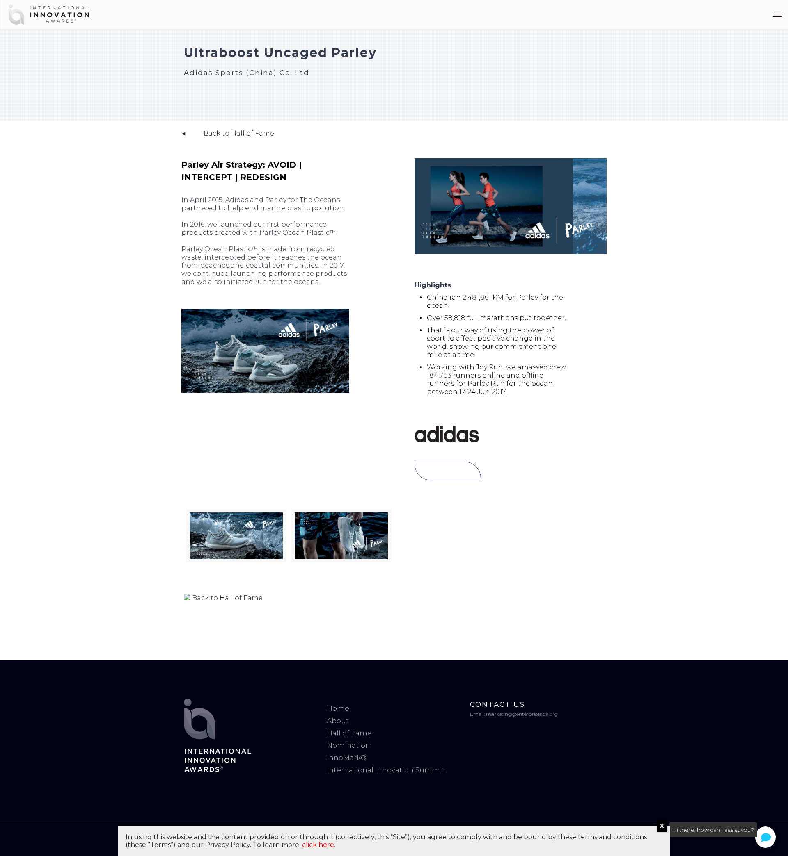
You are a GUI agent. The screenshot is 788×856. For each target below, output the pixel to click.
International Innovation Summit (386, 770)
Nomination (348, 745)
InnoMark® (347, 758)
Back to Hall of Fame (238, 133)
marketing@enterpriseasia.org (522, 714)
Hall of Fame (349, 733)
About (338, 721)
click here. (318, 845)
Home (338, 708)
